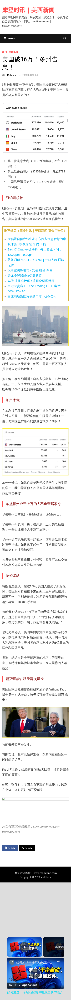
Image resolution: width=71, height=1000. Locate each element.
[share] (58, 961)
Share (11, 847)
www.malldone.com (45, 873)
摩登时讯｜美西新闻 (28, 10)
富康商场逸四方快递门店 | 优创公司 (32, 296)
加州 (4, 52)
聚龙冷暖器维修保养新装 (25, 275)
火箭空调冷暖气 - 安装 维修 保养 (30, 270)
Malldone (12, 74)
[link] (11, 962)
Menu (11, 38)
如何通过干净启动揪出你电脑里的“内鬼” (35, 962)
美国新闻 (13, 52)
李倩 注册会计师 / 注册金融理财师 (31, 281)
